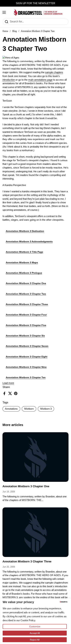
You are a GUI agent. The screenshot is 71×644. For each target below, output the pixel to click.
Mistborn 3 (46, 408)
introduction (8, 79)
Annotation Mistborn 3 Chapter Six (25, 335)
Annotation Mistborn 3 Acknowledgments (29, 241)
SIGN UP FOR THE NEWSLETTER (35, 3)
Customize (34, 626)
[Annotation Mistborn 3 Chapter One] (35, 457)
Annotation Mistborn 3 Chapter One (26, 283)
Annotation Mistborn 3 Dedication (25, 231)
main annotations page (40, 79)
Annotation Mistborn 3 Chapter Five (26, 325)
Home (5, 31)
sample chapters (54, 72)
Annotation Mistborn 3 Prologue (24, 273)
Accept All (35, 633)
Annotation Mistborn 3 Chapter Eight (26, 356)
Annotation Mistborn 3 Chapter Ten (26, 377)
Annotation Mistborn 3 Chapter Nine (26, 367)
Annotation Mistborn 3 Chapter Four (26, 314)
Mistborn (29, 408)
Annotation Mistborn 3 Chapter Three (27, 304)
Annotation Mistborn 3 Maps (22, 262)
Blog (14, 31)
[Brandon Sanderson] (38, 12)
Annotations (11, 408)
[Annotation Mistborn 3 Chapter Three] (35, 532)
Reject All (34, 639)
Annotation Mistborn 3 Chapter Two (26, 294)
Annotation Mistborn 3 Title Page (24, 252)
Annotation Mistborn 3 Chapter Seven (27, 346)
